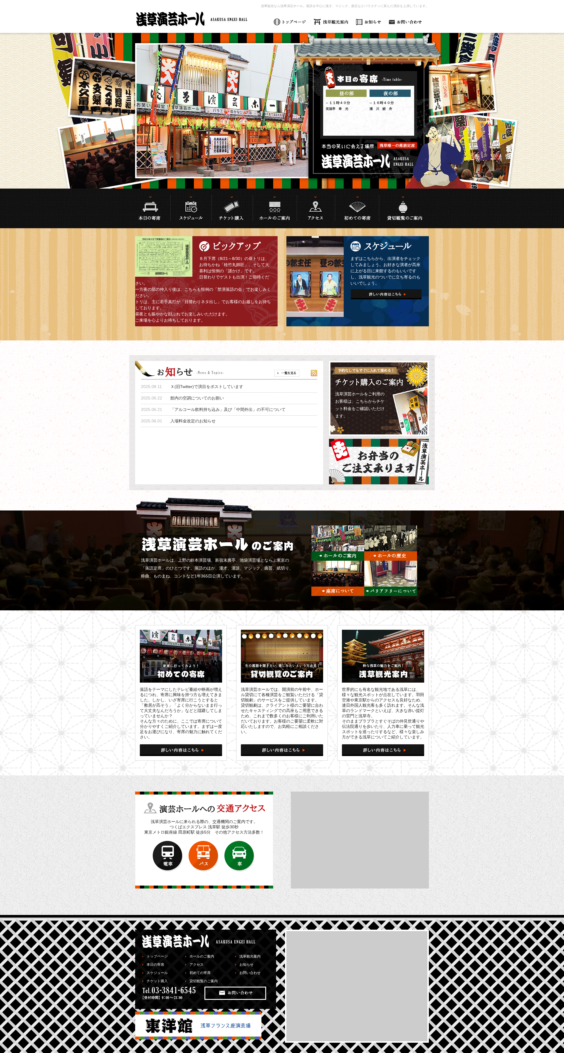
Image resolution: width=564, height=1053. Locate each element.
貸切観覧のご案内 (203, 981)
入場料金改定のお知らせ (193, 421)
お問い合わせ (250, 973)
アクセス (196, 965)
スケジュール (157, 973)
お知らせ (246, 965)
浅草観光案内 (250, 956)
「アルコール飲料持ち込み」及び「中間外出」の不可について (228, 409)
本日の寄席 (155, 965)
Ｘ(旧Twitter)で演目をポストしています (206, 386)
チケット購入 (157, 981)
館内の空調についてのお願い (197, 398)
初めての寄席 (200, 973)
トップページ (157, 956)
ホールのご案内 (201, 956)
